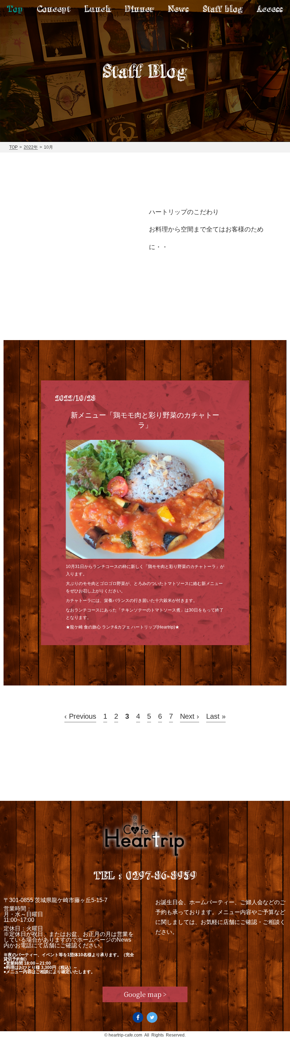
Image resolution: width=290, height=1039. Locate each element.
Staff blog (223, 8)
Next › (189, 716)
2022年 (31, 147)
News (178, 8)
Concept (53, 8)
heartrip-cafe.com (125, 1035)
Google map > (145, 994)
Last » (216, 716)
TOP (13, 147)
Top (15, 8)
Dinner (139, 8)
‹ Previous (80, 716)
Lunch (98, 8)
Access (270, 8)
